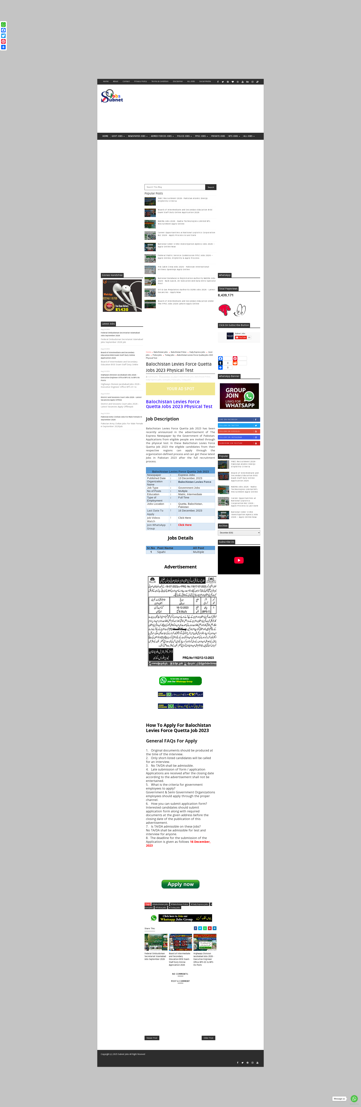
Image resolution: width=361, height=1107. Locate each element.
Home (106, 81)
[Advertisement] (84, 19)
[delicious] (257, 82)
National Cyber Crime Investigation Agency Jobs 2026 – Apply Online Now (244, 514)
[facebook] (218, 82)
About (115, 81)
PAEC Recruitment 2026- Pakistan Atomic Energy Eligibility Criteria (243, 464)
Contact (126, 81)
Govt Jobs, (166, 379)
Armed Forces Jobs (161, 136)
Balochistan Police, (203, 376)
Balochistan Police (178, 352)
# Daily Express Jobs (199, 904)
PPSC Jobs (200, 136)
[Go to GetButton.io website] (354, 1104)
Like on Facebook (228, 419)
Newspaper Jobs (137, 136)
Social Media (205, 81)
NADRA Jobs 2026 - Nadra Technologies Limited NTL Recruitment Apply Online (244, 489)
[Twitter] (3, 36)
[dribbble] (237, 82)
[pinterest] (228, 82)
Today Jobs (169, 355)
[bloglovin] (233, 82)
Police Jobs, (176, 379)
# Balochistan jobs (160, 904)
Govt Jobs (117, 136)
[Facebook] (3, 30)
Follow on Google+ (229, 431)
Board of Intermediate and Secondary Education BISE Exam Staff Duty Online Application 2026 (118, 355)
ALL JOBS (191, 81)
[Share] (3, 47)
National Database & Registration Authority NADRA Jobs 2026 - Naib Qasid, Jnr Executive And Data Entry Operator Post (187, 281)
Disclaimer (178, 81)
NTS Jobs (233, 136)
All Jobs (248, 136)
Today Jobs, (186, 379)
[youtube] (242, 82)
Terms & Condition (159, 81)
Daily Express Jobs (197, 352)
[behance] (247, 82)
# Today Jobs (174, 907)
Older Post (208, 1038)
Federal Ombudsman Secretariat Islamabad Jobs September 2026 (155, 956)
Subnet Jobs (123, 1054)
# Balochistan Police (179, 904)
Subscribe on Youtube (231, 443)
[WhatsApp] (3, 24)
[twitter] (223, 82)
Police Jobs (183, 136)
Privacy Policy (140, 81)
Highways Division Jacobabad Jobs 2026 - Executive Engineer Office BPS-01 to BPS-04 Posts (120, 378)
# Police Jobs (161, 907)
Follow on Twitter (229, 425)
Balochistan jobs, (187, 376)
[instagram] (252, 82)
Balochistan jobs (161, 352)
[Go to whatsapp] (354, 1098)
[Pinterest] (3, 41)
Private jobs (218, 136)
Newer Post (152, 1038)
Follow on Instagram (230, 437)
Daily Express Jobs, (154, 379)
